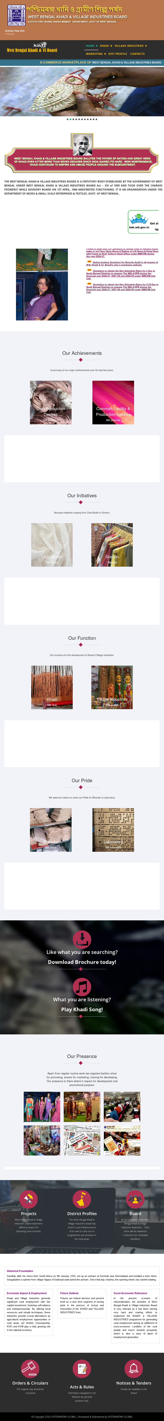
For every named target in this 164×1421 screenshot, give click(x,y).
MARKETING (94, 54)
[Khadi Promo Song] (82, 987)
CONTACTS (137, 54)
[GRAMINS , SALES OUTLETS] (44, 45)
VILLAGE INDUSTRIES (129, 46)
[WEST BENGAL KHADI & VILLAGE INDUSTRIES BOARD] (43, 50)
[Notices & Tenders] (133, 1369)
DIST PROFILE (117, 54)
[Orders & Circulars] (30, 1369)
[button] (67, 119)
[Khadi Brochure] (82, 939)
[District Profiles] (82, 1199)
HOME (90, 46)
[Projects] (28, 1199)
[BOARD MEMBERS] (135, 1199)
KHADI (104, 46)
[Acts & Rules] (81, 1369)
